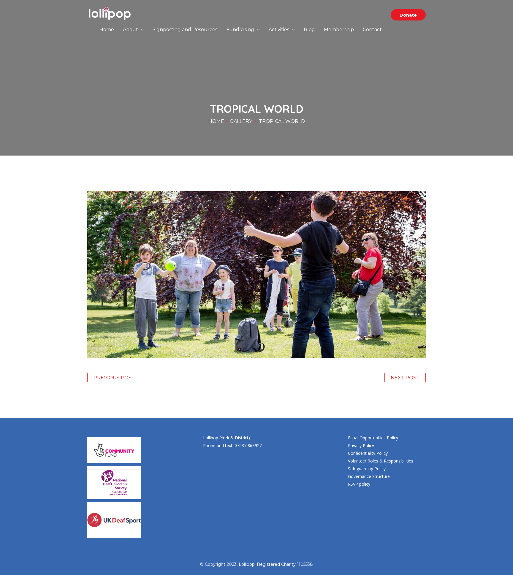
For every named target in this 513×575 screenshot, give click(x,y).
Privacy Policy (361, 445)
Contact (372, 29)
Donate (408, 15)
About (131, 29)
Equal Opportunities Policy (373, 438)
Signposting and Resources (185, 29)
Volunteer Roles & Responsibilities (380, 461)
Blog (309, 29)
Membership (339, 29)
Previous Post (114, 378)
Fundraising (240, 29)
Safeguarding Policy (367, 468)
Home (106, 29)
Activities (279, 29)
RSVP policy (359, 484)
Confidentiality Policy (368, 453)
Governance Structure (369, 476)
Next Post (405, 378)
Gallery (241, 121)
